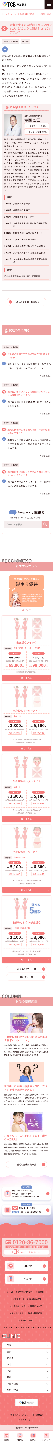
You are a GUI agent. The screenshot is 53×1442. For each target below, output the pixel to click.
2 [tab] (27, 610)
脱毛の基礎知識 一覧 (26, 1164)
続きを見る (46, 376)
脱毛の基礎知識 (35, 1313)
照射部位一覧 (26, 977)
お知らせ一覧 (27, 1320)
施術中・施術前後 (11, 41)
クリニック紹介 (25, 1291)
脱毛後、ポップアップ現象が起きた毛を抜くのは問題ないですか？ (28, 393)
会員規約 (39, 1415)
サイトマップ (27, 1419)
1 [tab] (23, 610)
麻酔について (36, 1306)
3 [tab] (30, 610)
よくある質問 (17, 1313)
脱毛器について (18, 1306)
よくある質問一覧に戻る (27, 301)
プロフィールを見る (38, 126)
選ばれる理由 (35, 1298)
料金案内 (40, 1291)
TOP (11, 1291)
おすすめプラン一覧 (26, 969)
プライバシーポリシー (20, 1415)
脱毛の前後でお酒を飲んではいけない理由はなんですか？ (28, 431)
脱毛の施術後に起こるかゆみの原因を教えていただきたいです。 (28, 473)
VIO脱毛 (25, 41)
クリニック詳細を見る (38, 132)
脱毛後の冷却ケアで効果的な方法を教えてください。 (28, 355)
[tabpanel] (26, 591)
